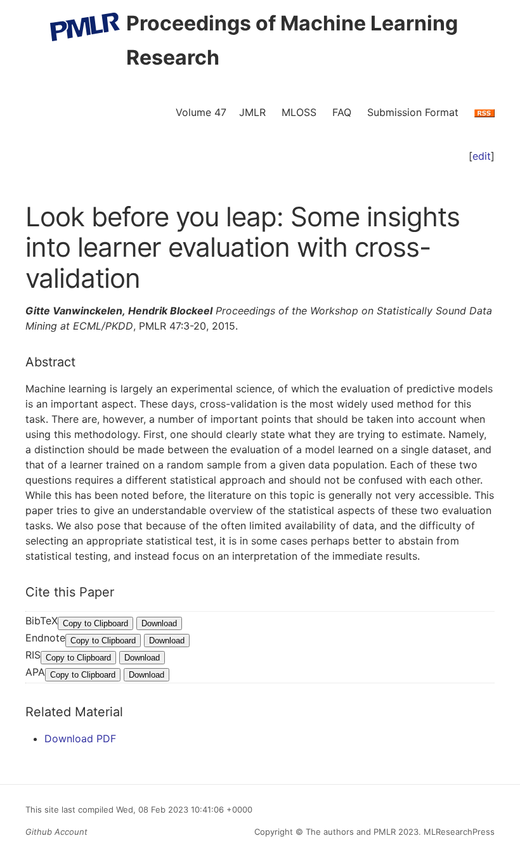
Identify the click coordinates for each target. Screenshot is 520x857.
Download (159, 623)
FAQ (341, 112)
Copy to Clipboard (95, 623)
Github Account (56, 832)
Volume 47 (201, 112)
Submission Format (412, 112)
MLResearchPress (458, 832)
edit (481, 156)
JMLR (252, 112)
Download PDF (80, 738)
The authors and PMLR (351, 832)
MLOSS (299, 112)
